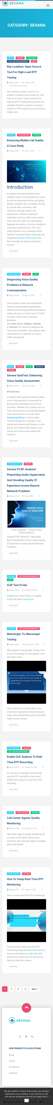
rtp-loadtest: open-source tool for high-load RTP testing (24, 72)
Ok (26, 1100)
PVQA (29, 367)
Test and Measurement (18, 61)
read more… (29, 599)
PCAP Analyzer (14, 464)
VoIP (34, 61)
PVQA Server (23, 135)
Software (31, 58)
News (10, 58)
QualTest (39, 367)
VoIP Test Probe (17, 585)
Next (34, 989)
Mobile (11, 135)
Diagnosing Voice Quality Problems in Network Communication (22, 285)
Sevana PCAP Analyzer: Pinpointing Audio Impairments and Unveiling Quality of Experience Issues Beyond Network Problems (26, 480)
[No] (49, 1096)
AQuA (10, 367)
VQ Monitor (14, 1067)
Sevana (20, 58)
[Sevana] (20, 1022)
